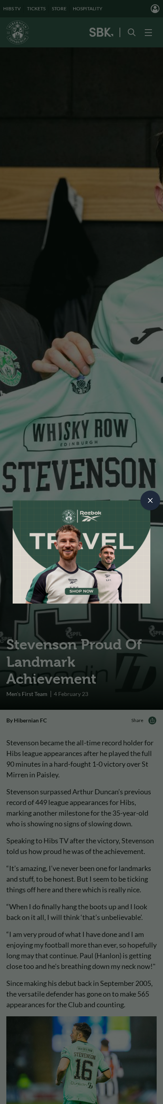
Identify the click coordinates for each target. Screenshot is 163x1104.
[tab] (150, 500)
